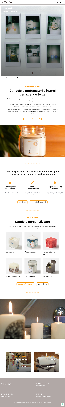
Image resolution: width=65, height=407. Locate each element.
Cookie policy (39, 395)
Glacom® (49, 402)
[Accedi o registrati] (57, 2)
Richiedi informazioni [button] (10, 11)
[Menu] (62, 2)
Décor (51, 359)
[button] (3, 319)
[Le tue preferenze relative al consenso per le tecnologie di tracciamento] (62, 404)
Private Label (15, 77)
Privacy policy (39, 393)
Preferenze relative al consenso (43, 396)
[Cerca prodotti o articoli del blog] (60, 2)
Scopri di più (42, 284)
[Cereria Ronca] (7, 2)
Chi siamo (22, 202)
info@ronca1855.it (5, 396)
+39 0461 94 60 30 (8, 393)
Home (7, 77)
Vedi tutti (24, 366)
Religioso (21, 359)
